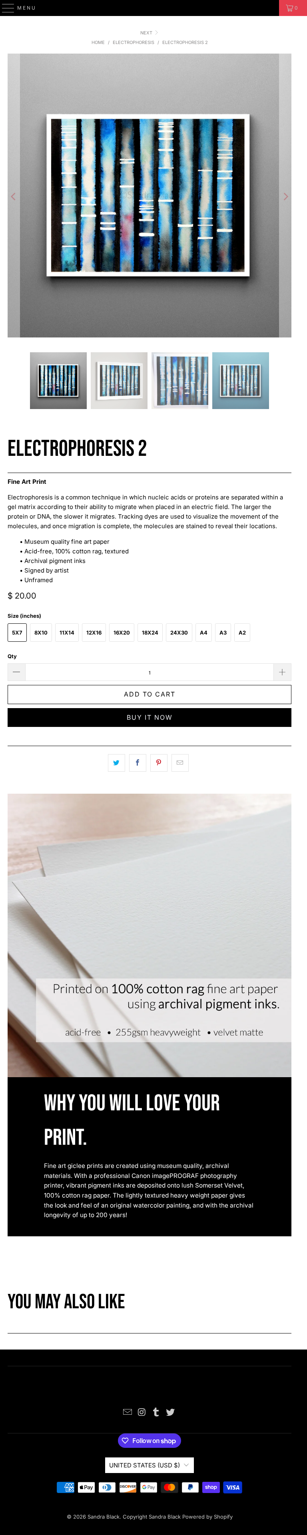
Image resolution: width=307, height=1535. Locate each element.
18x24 (150, 632)
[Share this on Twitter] (116, 763)
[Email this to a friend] (180, 763)
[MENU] (4, 8)
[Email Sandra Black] (128, 1412)
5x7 (17, 632)
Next (147, 33)
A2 (242, 632)
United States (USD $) (144, 1465)
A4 (203, 632)
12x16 (94, 632)
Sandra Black (104, 1516)
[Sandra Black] (153, 8)
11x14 (67, 632)
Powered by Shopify (207, 1516)
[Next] (285, 197)
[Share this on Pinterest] (158, 763)
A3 (223, 632)
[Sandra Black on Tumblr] (156, 1412)
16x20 (122, 632)
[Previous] (13, 197)
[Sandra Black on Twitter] (171, 1412)
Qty (12, 656)
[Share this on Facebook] (137, 763)
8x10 (41, 632)
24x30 (179, 632)
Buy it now (150, 717)
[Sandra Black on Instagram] (142, 1412)
